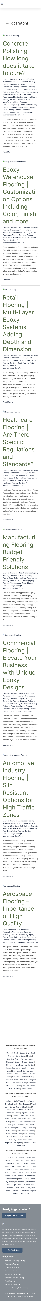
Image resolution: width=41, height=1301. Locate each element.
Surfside (14, 1191)
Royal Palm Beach (26, 1137)
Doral (18, 1164)
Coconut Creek (12, 1053)
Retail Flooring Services (12, 110)
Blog (20, 227)
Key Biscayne (10, 1173)
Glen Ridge (26, 1107)
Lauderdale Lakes (13, 1068)
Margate (30, 1071)
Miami (27, 1173)
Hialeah (25, 1167)
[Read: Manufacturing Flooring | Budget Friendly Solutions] (12, 529)
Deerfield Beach (13, 1059)
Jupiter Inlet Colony (26, 1116)
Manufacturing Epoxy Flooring (14, 102)
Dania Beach (21, 1056)
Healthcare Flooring (25, 480)
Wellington (17, 1143)
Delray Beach (15, 1107)
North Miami (20, 1182)
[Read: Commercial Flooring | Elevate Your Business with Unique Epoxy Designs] (12, 635)
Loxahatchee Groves (27, 1122)
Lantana (14, 1122)
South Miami (19, 1188)
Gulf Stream (21, 1110)
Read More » (8, 152)
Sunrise (18, 1086)
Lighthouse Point (18, 1071)
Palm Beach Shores (14, 1134)
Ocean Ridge (21, 1128)
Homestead (18, 1170)
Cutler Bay (10, 1164)
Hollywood (10, 1065)
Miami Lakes (30, 1176)
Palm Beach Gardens (25, 1131)
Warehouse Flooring (18, 238)
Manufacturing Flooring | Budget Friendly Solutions (20, 552)
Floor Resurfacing (29, 360)
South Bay (12, 1140)
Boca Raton (29, 1101)
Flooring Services (20, 97)
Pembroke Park (27, 1077)
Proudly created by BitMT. (24, 1296)
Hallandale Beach (13, 1062)
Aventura (9, 1158)
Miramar (9, 1074)
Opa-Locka (17, 1185)
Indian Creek (29, 1170)
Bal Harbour (19, 1158)
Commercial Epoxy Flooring (21, 84)
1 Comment (7, 930)
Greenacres (10, 1110)
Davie (29, 1056)
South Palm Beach (25, 1140)
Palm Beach (11, 1131)
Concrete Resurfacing (11, 89)
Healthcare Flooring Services (21, 100)
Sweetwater (24, 1191)
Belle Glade (18, 1101)
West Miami (24, 1194)
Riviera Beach (12, 1137)
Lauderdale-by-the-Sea (25, 1065)
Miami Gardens (18, 1176)
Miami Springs (23, 1179)
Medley (20, 1173)
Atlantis (9, 1101)
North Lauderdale (20, 1074)
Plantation (23, 1080)
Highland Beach (13, 1113)
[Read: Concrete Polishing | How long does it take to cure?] (11, 36)
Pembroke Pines (11, 1080)
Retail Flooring (29, 107)
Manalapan (11, 1125)
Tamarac (25, 1086)
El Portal (24, 1164)
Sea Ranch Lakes (19, 1083)
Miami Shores (11, 1179)
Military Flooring (16, 107)
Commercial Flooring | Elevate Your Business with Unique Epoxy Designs (20, 665)
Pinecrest (9, 1188)
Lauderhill (25, 1068)
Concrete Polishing (27, 87)
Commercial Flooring (11, 87)
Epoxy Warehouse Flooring (21, 92)
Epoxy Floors (26, 89)
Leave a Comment (10, 79)
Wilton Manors (26, 1089)
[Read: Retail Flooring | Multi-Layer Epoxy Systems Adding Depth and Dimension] (9, 290)
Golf (33, 1107)
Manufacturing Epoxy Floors (14, 105)
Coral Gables (30, 1161)
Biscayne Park (17, 1161)
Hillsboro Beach (27, 1062)
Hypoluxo (24, 1113)
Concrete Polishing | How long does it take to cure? (19, 58)
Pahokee (31, 1128)
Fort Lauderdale (27, 1059)
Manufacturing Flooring (12, 586)
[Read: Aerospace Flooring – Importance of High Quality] (11, 886)
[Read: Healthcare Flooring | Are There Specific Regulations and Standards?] (11, 412)
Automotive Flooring (10, 82)
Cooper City (24, 1053)
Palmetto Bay (28, 1185)
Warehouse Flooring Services (21, 112)
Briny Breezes (24, 1104)
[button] (38, 4)
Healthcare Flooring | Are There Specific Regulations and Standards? (19, 442)
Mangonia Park (22, 1125)
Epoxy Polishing (15, 360)
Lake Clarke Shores (13, 1119)
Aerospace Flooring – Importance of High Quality (18, 908)
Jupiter (15, 1116)
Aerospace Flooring (26, 79)
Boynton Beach (11, 1104)
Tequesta (8, 1143)
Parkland (15, 1077)
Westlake (26, 1143)
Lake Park (26, 1119)
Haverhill (30, 1110)
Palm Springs (28, 1134)
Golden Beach (15, 1167)
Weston (17, 1089)
